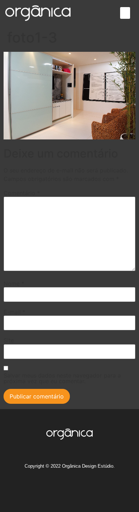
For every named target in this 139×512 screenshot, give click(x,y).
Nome (14, 283)
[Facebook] (49, 487)
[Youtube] (102, 487)
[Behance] (63, 487)
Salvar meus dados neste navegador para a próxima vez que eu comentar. (62, 378)
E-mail (14, 312)
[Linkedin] (76, 487)
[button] (125, 13)
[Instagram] (36, 487)
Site (9, 340)
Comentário (22, 193)
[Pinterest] (89, 487)
